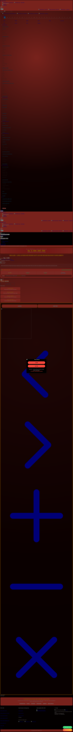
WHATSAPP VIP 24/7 (67, 727)
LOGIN (36, 362)
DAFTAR (36, 366)
